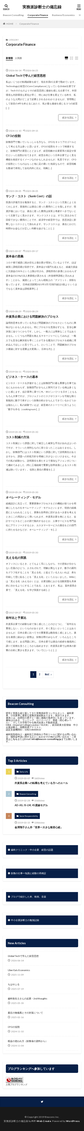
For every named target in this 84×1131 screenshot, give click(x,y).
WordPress (73, 1121)
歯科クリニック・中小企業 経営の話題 (32, 849)
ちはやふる (14, 984)
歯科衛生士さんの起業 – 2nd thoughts (27, 998)
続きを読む (68, 117)
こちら (14, 739)
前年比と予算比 (16, 617)
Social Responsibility (29, 816)
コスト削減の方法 (17, 437)
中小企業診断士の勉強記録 (25, 920)
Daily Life (24, 771)
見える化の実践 (16, 557)
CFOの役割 (13, 136)
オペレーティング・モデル (23, 497)
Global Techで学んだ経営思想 (26, 75)
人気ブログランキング (16, 1084)
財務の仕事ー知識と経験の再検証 (28, 873)
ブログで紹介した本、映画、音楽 (28, 896)
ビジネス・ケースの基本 (22, 376)
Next (47, 674)
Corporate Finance (38, 15)
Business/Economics (63, 15)
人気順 (18, 58)
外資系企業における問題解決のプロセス (32, 316)
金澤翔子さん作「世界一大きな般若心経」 (39, 827)
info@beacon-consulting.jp (46, 739)
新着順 (9, 58)
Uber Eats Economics (19, 970)
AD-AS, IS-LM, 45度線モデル (31, 805)
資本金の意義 (14, 256)
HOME (9, 23)
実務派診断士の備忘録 (42, 7)
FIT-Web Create (41, 1121)
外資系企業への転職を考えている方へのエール (41, 782)
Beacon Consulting (13, 15)
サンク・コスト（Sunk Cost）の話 (29, 196)
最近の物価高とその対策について (25, 1012)
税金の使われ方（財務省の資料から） (28, 1041)
